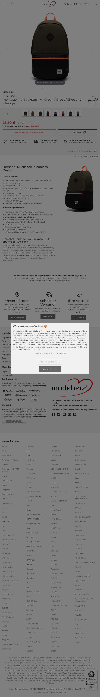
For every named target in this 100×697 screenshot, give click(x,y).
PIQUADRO (56, 601)
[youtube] (65, 414)
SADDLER (55, 646)
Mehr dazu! (48, 316)
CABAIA (5, 558)
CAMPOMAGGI (8, 576)
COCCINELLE (7, 594)
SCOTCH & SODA (82, 473)
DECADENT (7, 612)
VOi (76, 624)
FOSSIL (29, 483)
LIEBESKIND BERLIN (60, 473)
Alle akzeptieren (50, 369)
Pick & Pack (56, 583)
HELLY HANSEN (33, 573)
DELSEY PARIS (8, 617)
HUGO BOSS (31, 601)
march (54, 514)
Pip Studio (55, 596)
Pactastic (55, 569)
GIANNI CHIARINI (33, 523)
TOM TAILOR (80, 581)
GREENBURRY (32, 542)
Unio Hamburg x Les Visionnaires (84, 600)
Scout (77, 478)
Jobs (4, 358)
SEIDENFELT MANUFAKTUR (81, 497)
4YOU (4, 446)
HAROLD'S (31, 560)
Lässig (53, 460)
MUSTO (54, 533)
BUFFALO (6, 544)
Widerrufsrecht (8, 344)
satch (77, 455)
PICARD (54, 578)
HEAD (29, 564)
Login (4, 372)
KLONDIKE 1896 (33, 642)
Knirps (29, 646)
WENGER (79, 633)
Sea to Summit (81, 487)
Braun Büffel (7, 522)
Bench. (5, 485)
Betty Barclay (7, 494)
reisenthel (55, 623)
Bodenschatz (7, 503)
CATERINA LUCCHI (10, 581)
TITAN (77, 572)
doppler (5, 640)
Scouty (78, 483)
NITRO (53, 542)
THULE (78, 567)
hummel (30, 605)
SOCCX (78, 508)
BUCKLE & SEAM (9, 540)
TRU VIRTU (79, 590)
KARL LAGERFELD (34, 628)
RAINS (53, 614)
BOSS (4, 517)
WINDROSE (80, 638)
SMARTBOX (80, 503)
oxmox (54, 560)
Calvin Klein (7, 562)
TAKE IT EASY (80, 540)
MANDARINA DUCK (59, 501)
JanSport (30, 610)
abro (4, 451)
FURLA (29, 501)
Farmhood (30, 473)
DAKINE (5, 603)
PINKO (54, 592)
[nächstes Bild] (93, 46)
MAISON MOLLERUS (59, 492)
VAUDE (78, 615)
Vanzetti (78, 610)
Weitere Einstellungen (50, 362)
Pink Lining (56, 587)
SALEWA (54, 651)
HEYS (28, 583)
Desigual (6, 626)
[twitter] (60, 414)
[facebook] (54, 414)
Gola (28, 528)
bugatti (5, 549)
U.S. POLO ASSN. (82, 594)
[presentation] (15, 4)
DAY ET (5, 608)
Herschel (8, 91)
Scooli (77, 469)
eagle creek (7, 649)
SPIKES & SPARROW (83, 517)
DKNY (4, 635)
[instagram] (70, 414)
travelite (78, 585)
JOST (28, 619)
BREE (4, 526)
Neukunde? (7, 375)
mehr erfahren (39, 386)
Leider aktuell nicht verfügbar (29, 132)
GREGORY (30, 551)
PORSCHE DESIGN (59, 605)
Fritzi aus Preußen (34, 496)
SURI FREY (79, 535)
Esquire (29, 469)
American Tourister (10, 460)
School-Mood (80, 464)
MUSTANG (55, 528)
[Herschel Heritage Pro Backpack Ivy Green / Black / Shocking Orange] (42, 88)
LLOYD (54, 483)
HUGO (29, 596)
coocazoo (6, 599)
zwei (77, 642)
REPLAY (54, 628)
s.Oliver (78, 512)
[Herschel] (93, 100)
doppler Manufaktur (10, 644)
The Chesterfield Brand (85, 562)
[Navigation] (5, 4)
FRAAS (29, 487)
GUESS (29, 555)
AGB (4, 341)
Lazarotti (54, 464)
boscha (5, 512)
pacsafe (54, 564)
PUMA (53, 610)
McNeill (54, 523)
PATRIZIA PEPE (57, 573)
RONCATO (55, 637)
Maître (53, 496)
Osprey (54, 555)
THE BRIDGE (80, 558)
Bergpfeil (6, 490)
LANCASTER (56, 455)
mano (53, 505)
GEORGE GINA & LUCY (35, 514)
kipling (29, 637)
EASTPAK (30, 446)
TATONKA (79, 549)
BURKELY (6, 553)
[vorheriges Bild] (7, 46)
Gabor (29, 505)
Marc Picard (56, 510)
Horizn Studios (32, 592)
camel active (7, 567)
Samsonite (79, 446)
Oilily (53, 546)
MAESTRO (55, 487)
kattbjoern (30, 633)
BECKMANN (7, 481)
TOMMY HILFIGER (82, 576)
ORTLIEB (54, 551)
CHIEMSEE (6, 585)
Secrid (78, 492)
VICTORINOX (80, 619)
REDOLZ (54, 619)
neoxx (53, 537)
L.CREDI (29, 651)
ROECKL (54, 633)
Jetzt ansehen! (17, 318)
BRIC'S (5, 531)
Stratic (78, 526)
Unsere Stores (8, 361)
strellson (78, 531)
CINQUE (5, 590)
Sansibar (79, 451)
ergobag (30, 460)
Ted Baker (79, 553)
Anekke (5, 464)
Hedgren (30, 569)
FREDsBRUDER (33, 492)
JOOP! (29, 614)
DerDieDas (6, 622)
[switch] (91, 687)
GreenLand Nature (34, 546)
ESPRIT (29, 464)
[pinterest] (76, 414)
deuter (5, 631)
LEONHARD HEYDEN (60, 469)
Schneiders (80, 460)
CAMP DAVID (7, 572)
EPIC (28, 455)
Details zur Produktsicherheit (88, 156)
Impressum (7, 338)
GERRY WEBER (32, 519)
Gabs (28, 510)
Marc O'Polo (56, 519)
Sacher (54, 642)
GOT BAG (30, 537)
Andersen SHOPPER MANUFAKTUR (10, 470)
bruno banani (8, 535)
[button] (77, 132)
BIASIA (5, 499)
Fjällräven (30, 478)
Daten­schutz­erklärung (44, 353)
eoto (28, 451)
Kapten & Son (32, 623)
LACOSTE (55, 446)
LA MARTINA (56, 451)
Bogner (5, 508)
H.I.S (28, 587)
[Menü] (95, 671)
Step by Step (80, 522)
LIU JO (54, 478)
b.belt (4, 476)
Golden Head (32, 533)
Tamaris (78, 544)
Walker (78, 629)
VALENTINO (80, 606)
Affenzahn (6, 455)
